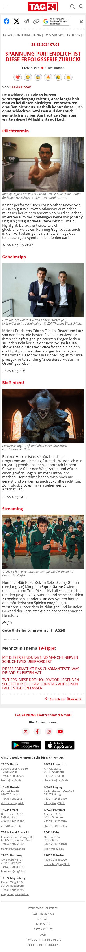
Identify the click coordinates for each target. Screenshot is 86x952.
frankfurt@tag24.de (13, 848)
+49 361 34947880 (12, 821)
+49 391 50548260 (12, 890)
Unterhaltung (28, 35)
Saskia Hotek (20, 87)
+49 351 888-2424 (12, 799)
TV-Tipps (73, 35)
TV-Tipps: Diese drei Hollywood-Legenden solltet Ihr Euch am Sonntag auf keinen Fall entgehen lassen (40, 683)
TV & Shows (54, 35)
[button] (81, 7)
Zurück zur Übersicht (66, 699)
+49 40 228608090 (12, 867)
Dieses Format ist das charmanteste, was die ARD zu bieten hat (40, 670)
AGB (43, 934)
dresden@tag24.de (12, 803)
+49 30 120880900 (12, 776)
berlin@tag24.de (11, 780)
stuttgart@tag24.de (56, 826)
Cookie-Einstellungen (43, 945)
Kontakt (43, 919)
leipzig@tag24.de (54, 803)
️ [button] (17, 77)
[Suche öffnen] (72, 7)
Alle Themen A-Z (43, 913)
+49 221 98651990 (55, 844)
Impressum (43, 924)
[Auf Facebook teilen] (6, 21)
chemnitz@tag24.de (56, 780)
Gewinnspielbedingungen (43, 940)
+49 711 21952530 (55, 821)
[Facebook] (37, 732)
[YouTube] (60, 732)
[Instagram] (49, 732)
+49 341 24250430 (55, 799)
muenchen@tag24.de (57, 864)
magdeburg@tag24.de (15, 894)
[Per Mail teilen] (26, 21)
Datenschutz (43, 929)
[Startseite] (43, 6)
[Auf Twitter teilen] (16, 21)
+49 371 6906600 (54, 776)
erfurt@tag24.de (11, 826)
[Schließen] (81, 21)
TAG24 (7, 35)
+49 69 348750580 (12, 844)
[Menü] (4, 7)
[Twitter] (26, 732)
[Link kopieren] (36, 21)
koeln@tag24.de (54, 848)
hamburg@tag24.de (13, 871)
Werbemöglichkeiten (43, 908)
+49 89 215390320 (55, 860)
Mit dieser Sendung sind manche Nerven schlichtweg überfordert (40, 659)
